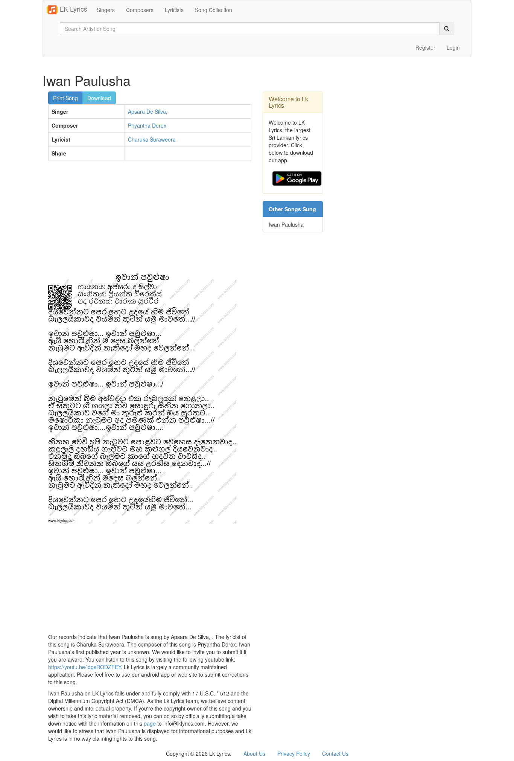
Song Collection (213, 10)
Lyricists (174, 10)
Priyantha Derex (147, 125)
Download (99, 98)
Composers (140, 10)
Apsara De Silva (147, 111)
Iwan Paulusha (286, 224)
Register (425, 47)
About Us (254, 753)
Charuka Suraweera (152, 139)
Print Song (65, 98)
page (150, 723)
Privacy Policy (293, 753)
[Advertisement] (149, 220)
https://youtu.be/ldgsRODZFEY (84, 667)
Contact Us (335, 753)
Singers (106, 10)
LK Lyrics (72, 9)
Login (453, 47)
